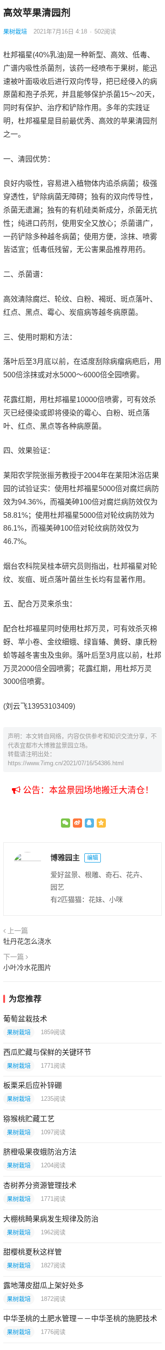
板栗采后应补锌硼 (32, 1085)
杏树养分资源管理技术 (40, 1185)
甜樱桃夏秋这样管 (32, 1252)
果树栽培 (15, 31)
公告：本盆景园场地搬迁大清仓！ (87, 790)
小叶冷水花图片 (27, 967)
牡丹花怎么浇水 (27, 941)
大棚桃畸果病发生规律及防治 (51, 1219)
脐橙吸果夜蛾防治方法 (40, 1152)
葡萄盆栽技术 (25, 1019)
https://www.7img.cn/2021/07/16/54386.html (66, 763)
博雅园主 (65, 858)
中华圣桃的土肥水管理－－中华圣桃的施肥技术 (80, 1318)
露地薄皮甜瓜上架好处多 (43, 1285)
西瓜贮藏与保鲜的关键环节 (47, 1052)
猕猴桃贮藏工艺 (29, 1119)
